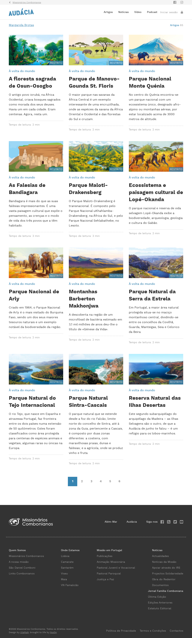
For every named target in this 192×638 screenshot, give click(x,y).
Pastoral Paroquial (109, 573)
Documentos (160, 585)
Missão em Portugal (109, 550)
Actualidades (160, 556)
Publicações (104, 556)
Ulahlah (24, 632)
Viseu (64, 573)
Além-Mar (111, 522)
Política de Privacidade (121, 631)
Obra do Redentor (164, 579)
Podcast (152, 12)
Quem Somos (17, 550)
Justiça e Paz (105, 579)
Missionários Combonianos (26, 556)
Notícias (123, 12)
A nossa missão (19, 562)
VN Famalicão (70, 585)
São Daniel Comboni (22, 568)
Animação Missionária (111, 562)
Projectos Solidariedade (167, 573)
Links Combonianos (21, 573)
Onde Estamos (70, 550)
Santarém (67, 568)
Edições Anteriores (160, 602)
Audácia (132, 522)
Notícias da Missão (164, 562)
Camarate (67, 562)
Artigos (108, 12)
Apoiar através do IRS (166, 568)
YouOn (53, 632)
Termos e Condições (153, 631)
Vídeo (137, 12)
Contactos (176, 631)
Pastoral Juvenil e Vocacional (116, 568)
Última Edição (157, 597)
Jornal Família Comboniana (165, 591)
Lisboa (65, 556)
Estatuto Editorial (159, 608)
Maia (64, 579)
